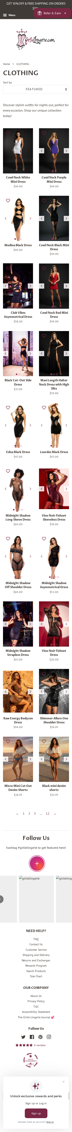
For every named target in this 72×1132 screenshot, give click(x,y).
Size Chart (36, 976)
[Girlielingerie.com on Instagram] (49, 1038)
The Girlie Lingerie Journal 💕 (36, 1017)
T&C (36, 1006)
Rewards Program (36, 965)
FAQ (36, 939)
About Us (36, 996)
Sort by (7, 82)
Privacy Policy (36, 1001)
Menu (11, 15)
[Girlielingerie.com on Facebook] (32, 1038)
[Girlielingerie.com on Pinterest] (40, 1038)
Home (6, 64)
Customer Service (36, 950)
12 (47, 813)
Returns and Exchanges (36, 960)
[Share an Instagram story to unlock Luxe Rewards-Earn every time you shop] (37, 863)
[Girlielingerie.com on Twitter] (23, 1038)
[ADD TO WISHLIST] (8, 133)
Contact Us (36, 944)
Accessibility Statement (36, 1012)
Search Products (36, 971)
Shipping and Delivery (36, 955)
